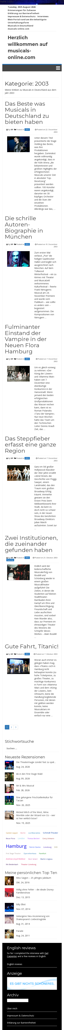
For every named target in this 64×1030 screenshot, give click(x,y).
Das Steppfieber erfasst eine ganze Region (30, 444)
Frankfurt (42, 853)
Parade (19, 930)
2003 (27, 129)
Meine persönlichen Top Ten (31, 872)
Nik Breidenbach (12, 864)
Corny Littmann (48, 838)
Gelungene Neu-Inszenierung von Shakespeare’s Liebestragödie (33, 918)
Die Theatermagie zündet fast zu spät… (36, 762)
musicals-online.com (18, 28)
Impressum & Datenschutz (22, 16)
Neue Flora (10, 838)
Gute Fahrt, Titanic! (32, 646)
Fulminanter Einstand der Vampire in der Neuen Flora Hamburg (26, 339)
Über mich (12, 1008)
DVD (56, 847)
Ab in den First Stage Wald (29, 773)
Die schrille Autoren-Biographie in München (24, 227)
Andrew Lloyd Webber (15, 859)
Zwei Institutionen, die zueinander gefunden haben (31, 543)
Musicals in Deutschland (20, 25)
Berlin (23, 833)
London (21, 838)
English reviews (14, 964)
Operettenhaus (30, 853)
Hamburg (16, 846)
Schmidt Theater (50, 832)
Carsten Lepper (12, 833)
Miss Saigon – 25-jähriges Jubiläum (33, 877)
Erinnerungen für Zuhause (22, 10)
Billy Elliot (21, 904)
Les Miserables (34, 833)
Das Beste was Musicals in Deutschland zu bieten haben (27, 112)
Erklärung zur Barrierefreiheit (23, 13)
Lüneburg (47, 847)
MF (12, 129)
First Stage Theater (13, 853)
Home (3, 1)
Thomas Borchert (33, 838)
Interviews (42, 16)
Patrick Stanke (35, 847)
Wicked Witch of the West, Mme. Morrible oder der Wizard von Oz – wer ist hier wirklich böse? (35, 815)
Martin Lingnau (46, 859)
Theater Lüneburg (28, 864)
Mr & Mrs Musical (25, 785)
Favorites (10, 560)
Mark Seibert (33, 859)
